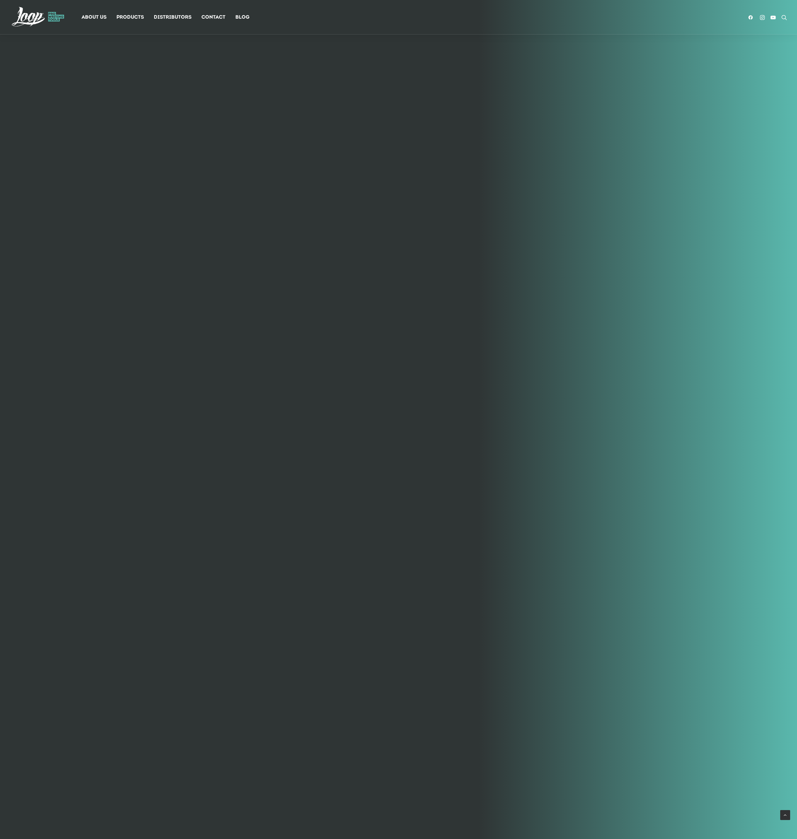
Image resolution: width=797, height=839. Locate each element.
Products (130, 17)
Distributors (172, 17)
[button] (752, 17)
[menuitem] (94, 17)
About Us (94, 17)
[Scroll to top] (785, 815)
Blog (242, 17)
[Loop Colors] (38, 17)
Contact (213, 17)
